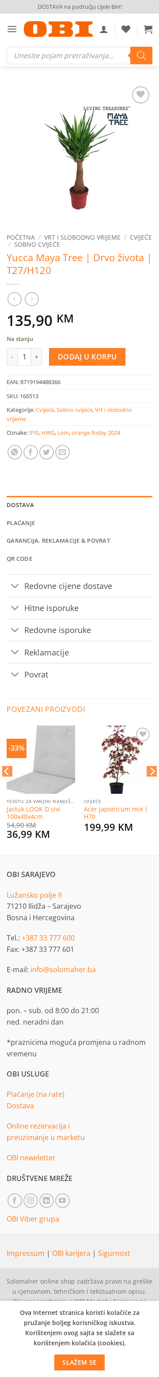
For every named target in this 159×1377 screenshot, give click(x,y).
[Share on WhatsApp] (15, 452)
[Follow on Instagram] (30, 1200)
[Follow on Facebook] (15, 1200)
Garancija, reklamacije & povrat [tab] (58, 540)
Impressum (26, 1253)
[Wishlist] (125, 29)
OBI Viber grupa (33, 1219)
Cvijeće (141, 237)
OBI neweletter (31, 1157)
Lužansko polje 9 (34, 895)
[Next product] (14, 299)
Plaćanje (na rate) (35, 1094)
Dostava (20, 1105)
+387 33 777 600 (48, 938)
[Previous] (7, 789)
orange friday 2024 (96, 433)
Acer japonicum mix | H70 (116, 813)
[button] (12, 29)
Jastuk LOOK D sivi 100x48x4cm (34, 813)
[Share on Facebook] (30, 452)
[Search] (141, 55)
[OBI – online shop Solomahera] (58, 29)
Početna (21, 237)
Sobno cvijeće (37, 244)
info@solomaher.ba (63, 969)
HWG (48, 433)
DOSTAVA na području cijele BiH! (80, 7)
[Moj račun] (103, 29)
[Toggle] (15, 586)
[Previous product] (31, 299)
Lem (63, 433)
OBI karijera (72, 1253)
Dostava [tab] (20, 505)
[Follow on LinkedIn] (46, 1200)
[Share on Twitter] (46, 452)
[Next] (152, 789)
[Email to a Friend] (62, 452)
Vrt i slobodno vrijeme (82, 237)
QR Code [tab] (19, 559)
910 (33, 433)
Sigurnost (114, 1253)
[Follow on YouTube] (62, 1200)
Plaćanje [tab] (21, 523)
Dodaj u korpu (87, 357)
